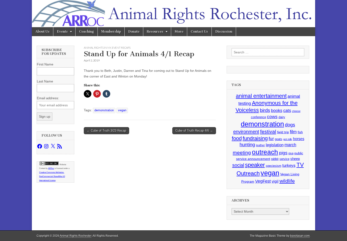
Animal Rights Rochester (75, 235)
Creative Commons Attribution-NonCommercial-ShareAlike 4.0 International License (52, 176)
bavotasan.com (300, 235)
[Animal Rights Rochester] (173, 13)
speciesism (273, 166)
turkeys (289, 165)
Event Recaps (121, 47)
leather (260, 145)
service (284, 159)
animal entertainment (261, 96)
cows (272, 116)
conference (258, 117)
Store (179, 32)
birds (265, 110)
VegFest (263, 181)
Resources (155, 32)
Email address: (48, 98)
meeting (242, 152)
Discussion (223, 32)
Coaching (86, 32)
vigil (275, 181)
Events (62, 32)
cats (287, 110)
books (276, 110)
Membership (111, 32)
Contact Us (199, 32)
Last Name (45, 81)
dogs (290, 124)
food (237, 138)
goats (278, 139)
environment (246, 131)
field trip (283, 132)
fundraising (255, 138)
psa (290, 153)
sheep (295, 159)
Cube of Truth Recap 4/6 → (194, 130)
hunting (247, 144)
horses (298, 139)
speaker (255, 165)
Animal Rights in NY (97, 47)
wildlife (287, 181)
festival (268, 131)
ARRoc (51, 168)
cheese (296, 111)
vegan (122, 110)
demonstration (104, 110)
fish (300, 132)
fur (271, 138)
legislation (275, 144)
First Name (45, 64)
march (290, 144)
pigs (283, 152)
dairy (282, 117)
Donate (134, 32)
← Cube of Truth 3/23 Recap (106, 130)
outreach (265, 152)
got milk (287, 139)
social (238, 165)
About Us (42, 32)
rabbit (275, 159)
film (293, 131)
